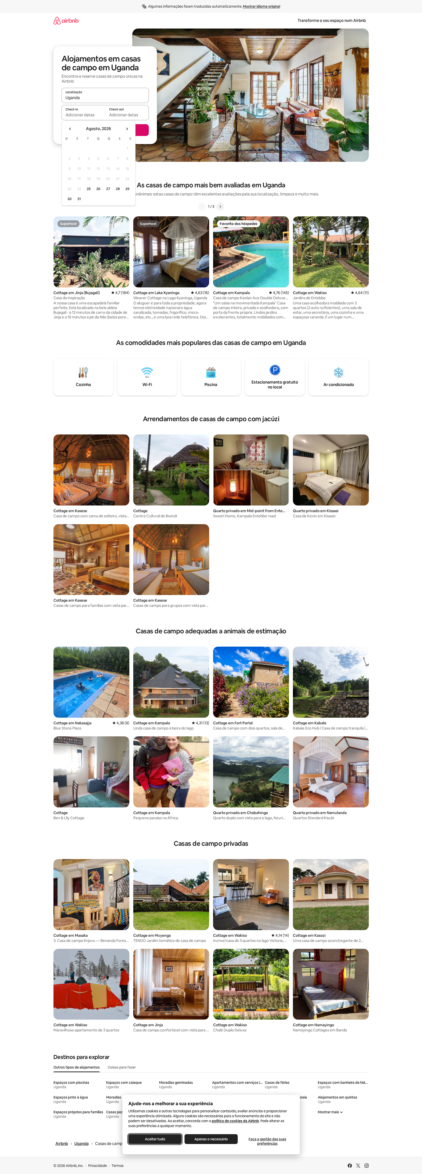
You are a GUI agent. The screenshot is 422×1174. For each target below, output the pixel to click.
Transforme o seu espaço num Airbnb (332, 20)
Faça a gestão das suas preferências (267, 1141)
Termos (118, 1165)
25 (89, 189)
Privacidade (97, 1165)
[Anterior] (202, 206)
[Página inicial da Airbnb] (66, 20)
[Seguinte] (220, 206)
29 (127, 189)
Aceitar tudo (155, 1139)
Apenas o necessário (211, 1139)
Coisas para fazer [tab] (122, 1067)
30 (70, 199)
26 (98, 189)
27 (108, 189)
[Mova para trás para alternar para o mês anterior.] (70, 128)
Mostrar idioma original (261, 6)
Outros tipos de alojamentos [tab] (76, 1067)
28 (118, 189)
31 (79, 199)
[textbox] (83, 115)
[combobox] (105, 98)
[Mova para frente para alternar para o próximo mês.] (126, 128)
